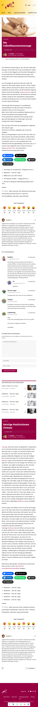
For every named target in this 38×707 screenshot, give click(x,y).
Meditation (20, 501)
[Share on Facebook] (10, 704)
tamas (26, 609)
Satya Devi (25, 193)
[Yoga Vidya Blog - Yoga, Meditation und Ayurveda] (9, 5)
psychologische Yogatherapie (10, 609)
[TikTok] (35, 691)
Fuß (20, 191)
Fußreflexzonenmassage (28, 191)
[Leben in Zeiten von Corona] (31, 387)
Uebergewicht (5, 612)
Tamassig (31, 609)
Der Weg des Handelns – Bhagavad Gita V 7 (16, 178)
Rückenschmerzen (25, 92)
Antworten (32, 257)
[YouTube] (30, 691)
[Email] (24, 704)
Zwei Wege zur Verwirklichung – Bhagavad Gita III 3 (18, 169)
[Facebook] (28, 691)
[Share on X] (13, 704)
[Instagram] (33, 691)
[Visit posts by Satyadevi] (5, 54)
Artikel (10, 191)
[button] (3, 5)
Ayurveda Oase (10, 148)
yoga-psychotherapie (22, 612)
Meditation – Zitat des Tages (12, 172)
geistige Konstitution (29, 607)
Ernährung (11, 528)
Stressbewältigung (7, 196)
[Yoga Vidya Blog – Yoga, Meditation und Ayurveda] (4, 691)
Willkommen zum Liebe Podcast (13, 175)
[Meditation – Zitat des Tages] (31, 395)
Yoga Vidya (16, 196)
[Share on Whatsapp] (17, 704)
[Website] (35, 220)
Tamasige (5, 447)
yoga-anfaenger (23, 196)
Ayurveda (5, 39)
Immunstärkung (6, 193)
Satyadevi (12, 53)
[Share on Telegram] (21, 704)
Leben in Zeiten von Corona (10, 386)
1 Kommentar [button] (31, 668)
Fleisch (21, 607)
